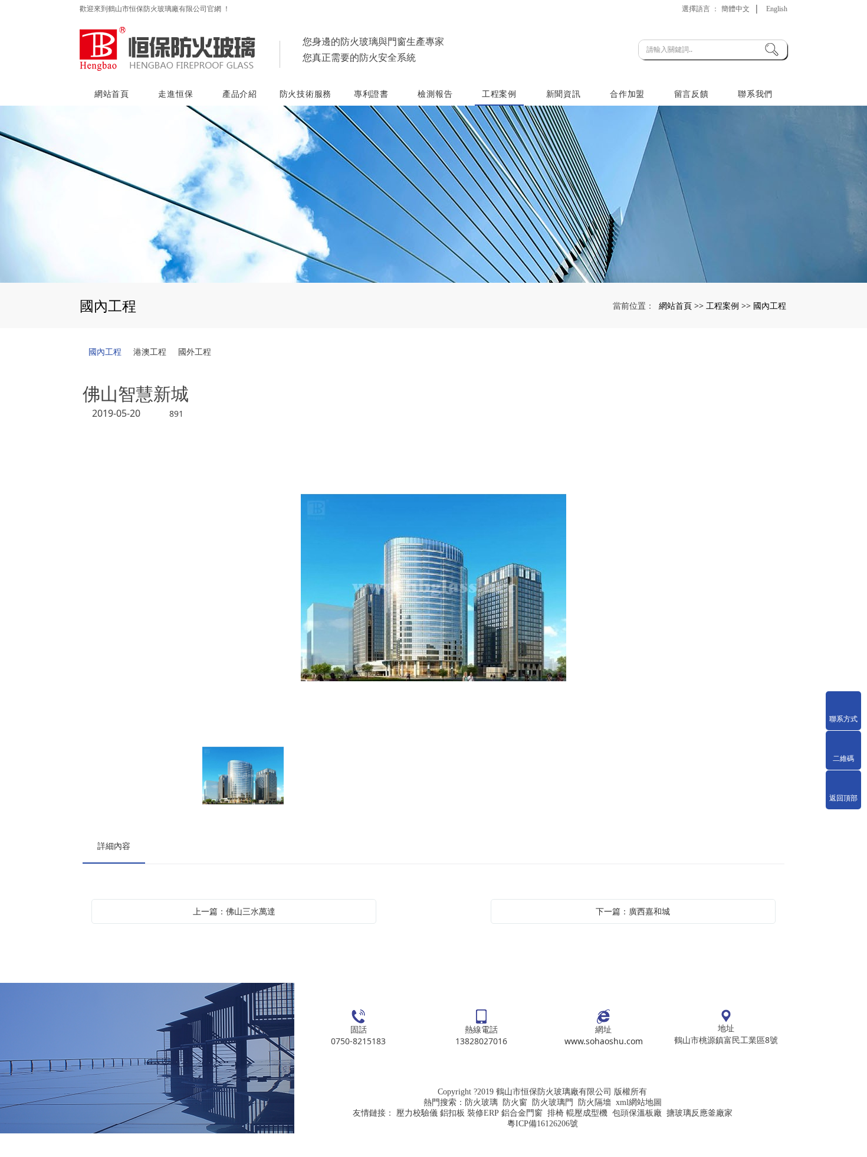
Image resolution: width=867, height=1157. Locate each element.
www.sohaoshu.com (603, 1041)
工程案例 (499, 93)
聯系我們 (755, 93)
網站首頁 (111, 93)
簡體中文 (735, 9)
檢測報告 (435, 93)
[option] (433, 589)
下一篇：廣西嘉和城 (633, 911)
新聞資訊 (563, 93)
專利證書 (371, 93)
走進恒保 (175, 93)
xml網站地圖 (639, 1102)
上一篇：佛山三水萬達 (234, 911)
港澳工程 (149, 351)
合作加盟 (627, 93)
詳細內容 (113, 845)
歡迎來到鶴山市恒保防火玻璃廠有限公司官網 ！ (155, 9)
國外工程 (194, 351)
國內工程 (769, 305)
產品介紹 (239, 93)
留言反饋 (691, 93)
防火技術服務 (305, 93)
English (776, 9)
